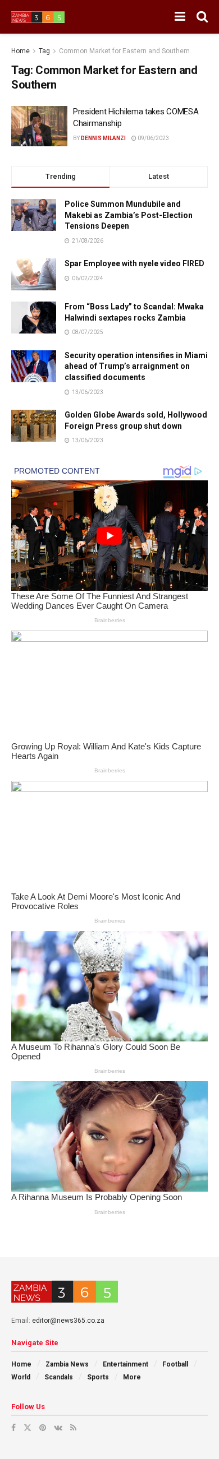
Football (175, 1364)
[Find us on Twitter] (27, 1427)
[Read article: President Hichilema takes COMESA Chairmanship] (39, 126)
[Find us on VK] (58, 1427)
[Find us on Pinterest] (42, 1427)
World (20, 1377)
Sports (98, 1377)
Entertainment (125, 1364)
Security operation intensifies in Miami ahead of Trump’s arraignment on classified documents (136, 366)
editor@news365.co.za (68, 1320)
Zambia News (67, 1364)
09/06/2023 (152, 138)
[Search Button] (202, 17)
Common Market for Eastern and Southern (124, 51)
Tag (44, 51)
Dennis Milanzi (103, 138)
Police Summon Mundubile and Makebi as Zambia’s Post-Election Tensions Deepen (129, 215)
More (132, 1377)
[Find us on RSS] (73, 1427)
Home (20, 51)
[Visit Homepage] (38, 17)
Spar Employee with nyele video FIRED (134, 263)
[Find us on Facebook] (13, 1427)
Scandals (58, 1377)
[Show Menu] (180, 17)
